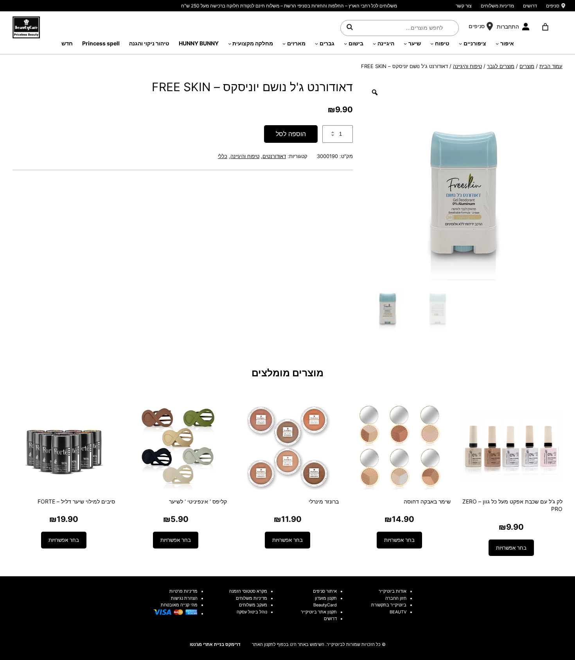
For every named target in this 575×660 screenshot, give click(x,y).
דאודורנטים (274, 156)
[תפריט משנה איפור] (497, 43)
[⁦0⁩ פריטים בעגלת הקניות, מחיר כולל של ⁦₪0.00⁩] (545, 27)
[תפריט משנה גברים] (316, 43)
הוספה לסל (291, 134)
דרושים (530, 6)
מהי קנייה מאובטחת (179, 605)
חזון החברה (395, 598)
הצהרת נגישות (184, 598)
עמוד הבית (550, 66)
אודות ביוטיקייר (392, 591)
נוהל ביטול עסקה (252, 612)
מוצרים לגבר (500, 66)
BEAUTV (398, 612)
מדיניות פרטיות (183, 591)
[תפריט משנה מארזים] (284, 43)
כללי (222, 156)
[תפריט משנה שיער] (405, 43)
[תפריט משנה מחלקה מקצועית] (229, 43)
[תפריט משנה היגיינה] (374, 43)
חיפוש (350, 26)
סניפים (552, 6)
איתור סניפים (325, 591)
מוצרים (526, 66)
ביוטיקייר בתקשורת (388, 605)
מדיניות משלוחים (497, 6)
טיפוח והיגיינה (467, 66)
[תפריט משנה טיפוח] (431, 43)
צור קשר (464, 6)
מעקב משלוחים (253, 605)
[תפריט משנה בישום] (345, 43)
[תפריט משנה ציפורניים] (460, 43)
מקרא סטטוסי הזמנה (248, 591)
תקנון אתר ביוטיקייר (319, 612)
